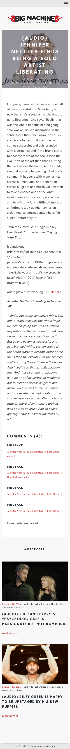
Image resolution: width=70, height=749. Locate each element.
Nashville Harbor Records (37, 603)
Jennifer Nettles (48, 83)
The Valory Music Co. (13, 607)
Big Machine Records (24, 83)
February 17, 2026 (11, 603)
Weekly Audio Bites (35, 87)
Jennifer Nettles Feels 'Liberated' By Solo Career (33, 494)
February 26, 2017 (35, 79)
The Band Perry (59, 603)
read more (9, 633)
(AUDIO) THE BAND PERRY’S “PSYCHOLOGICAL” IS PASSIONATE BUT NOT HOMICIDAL (35, 619)
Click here (53, 291)
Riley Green (57, 686)
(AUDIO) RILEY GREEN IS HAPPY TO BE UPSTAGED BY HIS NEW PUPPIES (32, 702)
